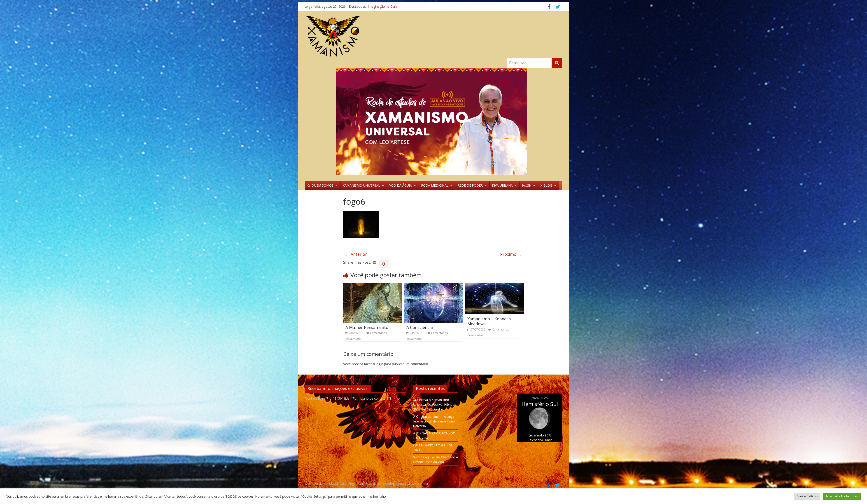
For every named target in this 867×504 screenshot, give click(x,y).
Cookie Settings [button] (807, 496)
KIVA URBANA (502, 185)
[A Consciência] (433, 285)
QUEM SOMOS (322, 185)
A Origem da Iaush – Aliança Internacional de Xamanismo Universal (434, 421)
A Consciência (419, 327)
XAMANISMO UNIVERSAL (361, 185)
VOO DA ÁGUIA (400, 185)
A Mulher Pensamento (366, 327)
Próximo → (511, 254)
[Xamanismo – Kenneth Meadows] (494, 285)
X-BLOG (546, 185)
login (379, 363)
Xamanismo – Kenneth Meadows (489, 321)
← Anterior (356, 254)
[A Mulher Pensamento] (372, 285)
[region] (433, 121)
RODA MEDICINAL (434, 185)
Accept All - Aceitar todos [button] (842, 496)
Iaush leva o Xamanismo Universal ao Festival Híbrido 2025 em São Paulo (433, 404)
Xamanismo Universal (383, 6)
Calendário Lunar (540, 440)
